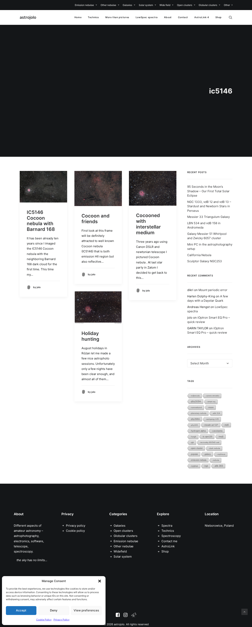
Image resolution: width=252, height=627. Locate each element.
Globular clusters (208, 5)
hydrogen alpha (198, 431)
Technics (93, 17)
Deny (53, 610)
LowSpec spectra (147, 17)
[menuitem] (86, 5)
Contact (183, 17)
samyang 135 (212, 419)
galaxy (208, 454)
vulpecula (195, 396)
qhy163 (194, 425)
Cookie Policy (44, 619)
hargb (193, 437)
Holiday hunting (90, 336)
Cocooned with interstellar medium (148, 224)
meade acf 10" (211, 425)
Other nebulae (108, 5)
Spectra (166, 525)
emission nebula (198, 460)
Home (78, 17)
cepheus (221, 454)
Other (227, 5)
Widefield (120, 551)
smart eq (211, 401)
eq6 (227, 425)
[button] (100, 581)
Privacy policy (75, 525)
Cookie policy (75, 531)
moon (211, 407)
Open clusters (184, 5)
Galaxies (127, 5)
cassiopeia (217, 431)
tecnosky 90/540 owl (209, 442)
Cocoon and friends (95, 218)
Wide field (164, 5)
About (168, 17)
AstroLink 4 (201, 17)
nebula (216, 460)
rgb (192, 442)
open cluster (197, 448)
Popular (194, 454)
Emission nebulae (84, 5)
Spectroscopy (171, 536)
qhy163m (196, 401)
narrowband (196, 407)
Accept (21, 610)
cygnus (194, 466)
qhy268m (195, 419)
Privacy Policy (61, 619)
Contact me (169, 541)
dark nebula (214, 448)
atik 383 (219, 466)
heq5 (221, 436)
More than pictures (117, 17)
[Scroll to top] (244, 611)
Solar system (146, 5)
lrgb (206, 466)
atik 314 (216, 413)
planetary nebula (198, 413)
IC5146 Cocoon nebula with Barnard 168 (41, 220)
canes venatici (212, 396)
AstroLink (168, 546)
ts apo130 (207, 436)
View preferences (86, 610)
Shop (218, 17)
